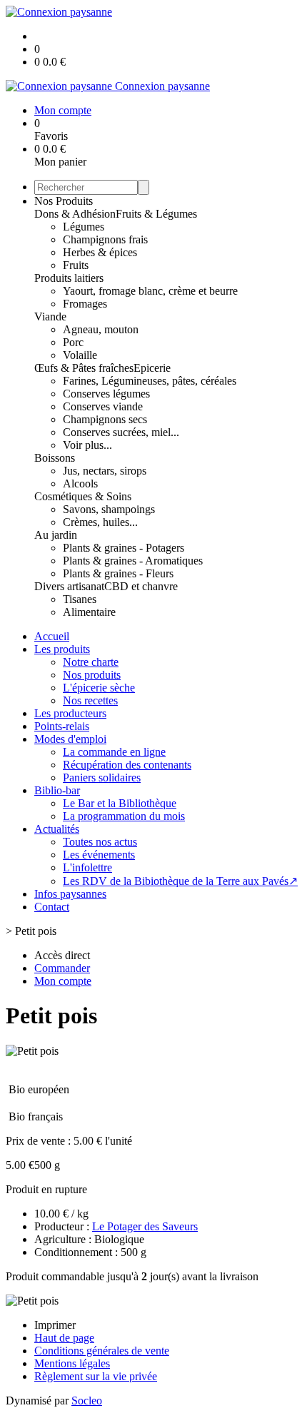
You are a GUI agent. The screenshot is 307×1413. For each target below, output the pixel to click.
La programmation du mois (124, 816)
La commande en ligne (114, 752)
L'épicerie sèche (99, 688)
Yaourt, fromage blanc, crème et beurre (150, 291)
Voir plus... (87, 445)
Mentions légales (72, 1363)
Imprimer (55, 1325)
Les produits (62, 649)
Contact (51, 907)
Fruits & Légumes (156, 214)
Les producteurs (70, 713)
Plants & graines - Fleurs (118, 573)
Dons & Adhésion (75, 214)
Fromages (85, 304)
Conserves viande (103, 406)
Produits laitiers (69, 278)
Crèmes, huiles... (100, 522)
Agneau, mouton (101, 329)
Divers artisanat (69, 586)
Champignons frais (105, 239)
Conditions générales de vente (101, 1350)
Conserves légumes (106, 394)
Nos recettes (90, 700)
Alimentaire (89, 612)
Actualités (56, 829)
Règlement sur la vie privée (95, 1376)
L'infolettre (87, 867)
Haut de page (64, 1338)
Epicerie (152, 368)
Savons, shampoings (109, 509)
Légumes (83, 227)
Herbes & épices (100, 252)
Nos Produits (63, 201)
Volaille (80, 355)
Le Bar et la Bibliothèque (119, 803)
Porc (73, 342)
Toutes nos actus (100, 842)
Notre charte (91, 662)
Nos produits (92, 675)
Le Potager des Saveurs (145, 1226)
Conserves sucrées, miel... (121, 432)
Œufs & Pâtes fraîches (84, 368)
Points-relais (61, 726)
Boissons (54, 458)
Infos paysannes (70, 894)
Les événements (99, 855)
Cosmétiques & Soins (82, 496)
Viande (50, 316)
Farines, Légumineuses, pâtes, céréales (149, 381)
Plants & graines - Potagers (123, 548)
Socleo (86, 1400)
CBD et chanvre (141, 586)
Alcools (80, 483)
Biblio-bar (57, 790)
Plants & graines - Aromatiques (133, 560)
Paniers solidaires (102, 777)
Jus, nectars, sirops (104, 471)
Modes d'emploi (70, 739)
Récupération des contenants (127, 765)
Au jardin (55, 535)
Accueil (51, 636)
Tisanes (79, 599)
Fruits (76, 265)
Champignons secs (105, 419)
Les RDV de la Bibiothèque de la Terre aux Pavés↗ (180, 881)
